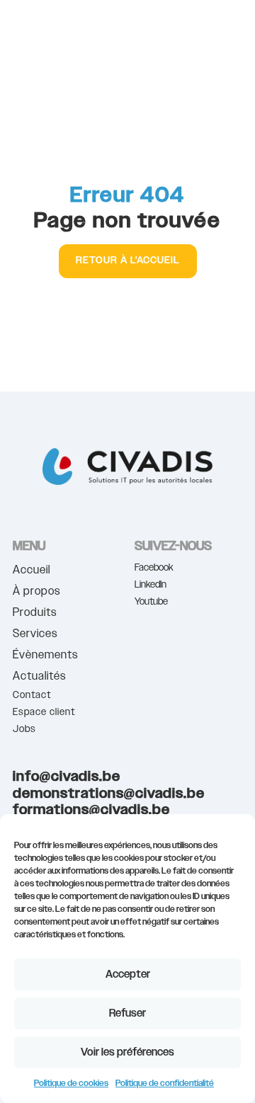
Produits (35, 614)
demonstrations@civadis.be (109, 793)
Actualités (39, 678)
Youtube (151, 601)
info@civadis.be (66, 776)
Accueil (31, 572)
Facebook (154, 567)
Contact (32, 695)
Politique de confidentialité (164, 1083)
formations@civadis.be (91, 810)
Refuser (127, 1013)
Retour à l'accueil (128, 260)
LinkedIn (150, 584)
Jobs (24, 729)
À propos (36, 593)
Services (35, 635)
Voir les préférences (127, 1052)
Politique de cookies (71, 1083)
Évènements (45, 657)
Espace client (44, 712)
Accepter (128, 974)
